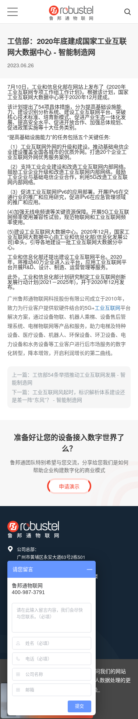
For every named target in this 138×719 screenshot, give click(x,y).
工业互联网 (107, 307)
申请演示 (69, 486)
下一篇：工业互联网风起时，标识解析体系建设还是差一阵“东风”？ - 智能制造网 (68, 395)
